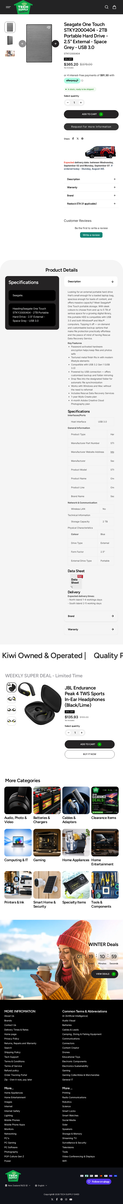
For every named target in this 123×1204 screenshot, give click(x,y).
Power (7, 1161)
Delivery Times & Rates (16, 1029)
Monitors (8, 1129)
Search (8, 1047)
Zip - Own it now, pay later (18, 1079)
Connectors (68, 1043)
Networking (10, 1133)
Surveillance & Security (74, 1142)
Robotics (66, 1101)
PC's (6, 1138)
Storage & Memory (72, 1133)
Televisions (68, 1147)
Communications (71, 1038)
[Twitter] (78, 139)
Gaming (66, 1070)
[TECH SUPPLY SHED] (23, 7)
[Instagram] (66, 1199)
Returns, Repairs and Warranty (20, 1043)
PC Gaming (10, 1142)
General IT (67, 1079)
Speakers (67, 1129)
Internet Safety (12, 1111)
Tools (65, 1151)
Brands (8, 1020)
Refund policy (11, 1070)
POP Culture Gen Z (14, 1156)
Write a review (91, 235)
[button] (114, 7)
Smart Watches (70, 1115)
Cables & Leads (70, 1029)
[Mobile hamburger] (8, 7)
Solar (65, 1124)
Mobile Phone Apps (14, 1124)
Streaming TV (69, 1138)
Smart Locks (68, 1111)
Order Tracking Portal (15, 1075)
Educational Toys (71, 1056)
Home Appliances (13, 1092)
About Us (9, 1016)
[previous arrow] (22, 43)
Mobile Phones (12, 1120)
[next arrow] (55, 43)
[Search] (106, 7)
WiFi (64, 1161)
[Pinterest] (82, 139)
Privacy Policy (11, 1038)
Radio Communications (74, 1097)
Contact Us (10, 1025)
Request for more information (91, 126)
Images (8, 1101)
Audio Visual (68, 1020)
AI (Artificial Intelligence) (75, 1016)
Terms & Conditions (14, 1061)
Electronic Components (74, 1061)
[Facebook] (73, 139)
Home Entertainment (15, 1097)
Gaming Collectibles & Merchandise (80, 1075)
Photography (11, 1151)
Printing (66, 1092)
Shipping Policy (12, 1052)
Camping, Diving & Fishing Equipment (82, 1034)
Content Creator (70, 1047)
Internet (8, 1106)
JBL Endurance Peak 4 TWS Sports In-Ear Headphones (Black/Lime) (85, 696)
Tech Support (11, 1056)
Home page (10, 1034)
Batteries (67, 1025)
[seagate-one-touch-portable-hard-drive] (76, 588)
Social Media (69, 1120)
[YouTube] (71, 1199)
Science (66, 1106)
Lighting (8, 1115)
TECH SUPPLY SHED (69, 1194)
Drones (66, 1052)
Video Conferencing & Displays (78, 1156)
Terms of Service (13, 1066)
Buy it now (89, 754)
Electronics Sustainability (75, 1066)
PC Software (10, 1147)
